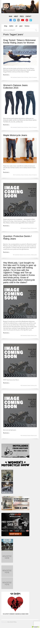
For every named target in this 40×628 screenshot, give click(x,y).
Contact (28, 16)
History (27, 26)
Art (16, 26)
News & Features (33, 77)
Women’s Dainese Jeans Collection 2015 (15, 86)
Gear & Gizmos (24, 77)
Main (10, 16)
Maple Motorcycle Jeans (15, 135)
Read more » (6, 75)
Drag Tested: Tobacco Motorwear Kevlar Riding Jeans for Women (19, 41)
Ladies (11, 26)
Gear (21, 26)
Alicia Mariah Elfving (11, 622)
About (16, 16)
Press (22, 16)
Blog (5, 26)
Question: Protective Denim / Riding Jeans (17, 237)
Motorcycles (34, 228)
